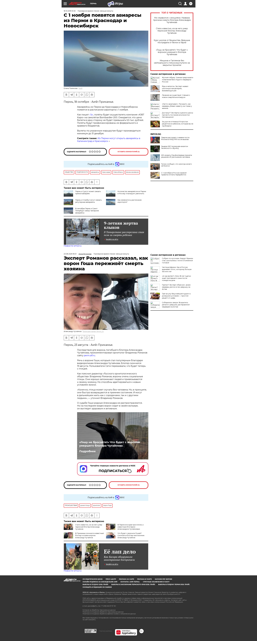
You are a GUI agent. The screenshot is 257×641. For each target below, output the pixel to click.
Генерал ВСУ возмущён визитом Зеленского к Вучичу (174, 147)
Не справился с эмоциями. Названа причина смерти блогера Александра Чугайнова (172, 20)
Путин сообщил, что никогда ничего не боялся (176, 165)
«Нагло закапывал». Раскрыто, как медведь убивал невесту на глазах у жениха (177, 106)
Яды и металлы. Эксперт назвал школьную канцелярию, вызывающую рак (175, 88)
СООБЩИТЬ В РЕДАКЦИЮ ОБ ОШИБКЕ (97, 587)
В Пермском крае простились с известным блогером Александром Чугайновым (131, 527)
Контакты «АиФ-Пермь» (130, 582)
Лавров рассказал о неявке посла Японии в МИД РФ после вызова (175, 138)
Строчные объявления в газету (156, 582)
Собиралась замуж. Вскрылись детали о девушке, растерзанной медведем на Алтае (176, 305)
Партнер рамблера (105, 631)
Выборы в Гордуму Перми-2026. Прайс (174, 584)
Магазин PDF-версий (163, 579)
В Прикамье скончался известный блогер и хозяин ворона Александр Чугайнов (89, 535)
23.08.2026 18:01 (70, 254)
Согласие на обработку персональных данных (99, 610)
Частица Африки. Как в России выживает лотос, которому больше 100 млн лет (176, 269)
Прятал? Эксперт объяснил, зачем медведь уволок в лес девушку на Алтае (176, 287)
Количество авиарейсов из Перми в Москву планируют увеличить (132, 192)
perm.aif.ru (89, 355)
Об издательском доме (93, 579)
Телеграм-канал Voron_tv (93, 331)
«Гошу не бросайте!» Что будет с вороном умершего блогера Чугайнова (172, 52)
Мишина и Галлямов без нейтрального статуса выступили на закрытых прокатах (172, 63)
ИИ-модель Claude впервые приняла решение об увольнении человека (176, 156)
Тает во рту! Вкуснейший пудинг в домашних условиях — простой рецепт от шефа (176, 296)
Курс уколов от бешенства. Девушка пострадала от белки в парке (172, 41)
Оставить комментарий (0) (129, 152)
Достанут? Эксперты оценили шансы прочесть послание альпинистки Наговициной (177, 115)
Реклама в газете (144, 579)
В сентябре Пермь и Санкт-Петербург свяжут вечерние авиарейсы (87, 211)
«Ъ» (91, 114)
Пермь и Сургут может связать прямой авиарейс (88, 192)
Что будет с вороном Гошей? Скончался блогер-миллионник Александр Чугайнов (131, 535)
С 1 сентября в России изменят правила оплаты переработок (174, 174)
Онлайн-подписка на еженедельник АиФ (100, 582)
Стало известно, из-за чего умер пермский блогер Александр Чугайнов (172, 30)
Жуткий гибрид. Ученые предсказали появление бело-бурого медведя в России (177, 79)
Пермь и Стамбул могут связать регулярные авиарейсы (88, 201)
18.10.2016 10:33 (69, 11)
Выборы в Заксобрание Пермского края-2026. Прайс (133, 584)
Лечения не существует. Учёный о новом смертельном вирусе (176, 96)
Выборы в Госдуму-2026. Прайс (95, 584)
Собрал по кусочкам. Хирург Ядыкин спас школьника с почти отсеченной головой (177, 260)
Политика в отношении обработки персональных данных (103, 612)
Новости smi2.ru (73, 246)
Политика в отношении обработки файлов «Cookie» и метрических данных (109, 614)
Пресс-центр (111, 579)
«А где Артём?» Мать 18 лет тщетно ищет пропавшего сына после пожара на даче (176, 278)
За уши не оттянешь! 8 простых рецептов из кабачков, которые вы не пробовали (177, 124)
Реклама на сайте (126, 579)
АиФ (80, 88)
